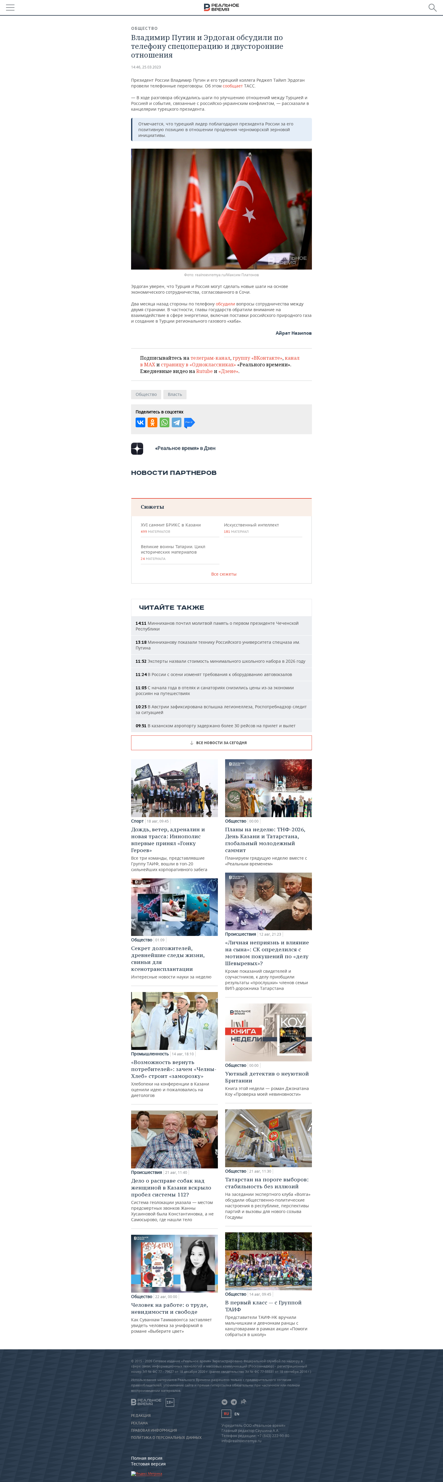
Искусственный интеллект (251, 528)
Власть (175, 394)
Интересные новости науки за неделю (171, 962)
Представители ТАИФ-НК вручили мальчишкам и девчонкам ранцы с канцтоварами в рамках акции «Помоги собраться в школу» (266, 1318)
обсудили (225, 304)
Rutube (204, 371)
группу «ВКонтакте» (257, 358)
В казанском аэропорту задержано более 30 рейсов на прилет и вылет (216, 725)
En (236, 1414)
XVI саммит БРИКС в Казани (171, 528)
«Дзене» (228, 371)
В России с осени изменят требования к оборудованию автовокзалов (214, 674)
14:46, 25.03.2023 (146, 67)
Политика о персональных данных (166, 1438)
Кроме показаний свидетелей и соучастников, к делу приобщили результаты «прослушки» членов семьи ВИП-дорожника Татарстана (267, 965)
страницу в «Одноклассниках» (198, 364)
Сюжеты (152, 506)
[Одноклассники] (152, 422)
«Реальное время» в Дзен (185, 448)
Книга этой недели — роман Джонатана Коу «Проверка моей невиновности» (267, 1083)
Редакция (141, 1416)
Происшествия (146, 1172)
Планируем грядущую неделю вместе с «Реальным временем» (266, 846)
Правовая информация (154, 1430)
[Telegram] (176, 422)
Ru (226, 1413)
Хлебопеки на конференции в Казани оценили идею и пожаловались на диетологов (173, 1078)
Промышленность (150, 1053)
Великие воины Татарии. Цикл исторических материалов (173, 552)
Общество (144, 28)
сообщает (233, 86)
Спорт (137, 821)
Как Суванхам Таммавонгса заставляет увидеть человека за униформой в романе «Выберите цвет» (171, 1317)
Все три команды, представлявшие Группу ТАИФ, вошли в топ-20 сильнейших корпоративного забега (169, 849)
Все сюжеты (224, 574)
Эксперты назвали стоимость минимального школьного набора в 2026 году (220, 661)
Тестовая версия (148, 1464)
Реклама (139, 1423)
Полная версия (146, 1458)
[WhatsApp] (164, 422)
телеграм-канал (210, 358)
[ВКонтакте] (140, 422)
